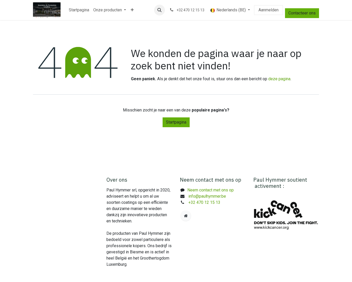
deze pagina (279, 78)
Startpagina (176, 122)
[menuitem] (79, 10)
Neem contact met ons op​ (210, 190)
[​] (186, 216)
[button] (159, 10)
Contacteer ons (302, 13)
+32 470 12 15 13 (204, 202)
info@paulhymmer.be (207, 196)
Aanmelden (268, 9)
